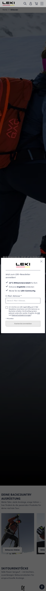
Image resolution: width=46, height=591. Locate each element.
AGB (38, 313)
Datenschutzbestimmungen (21, 315)
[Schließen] (41, 261)
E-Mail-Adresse (14, 296)
